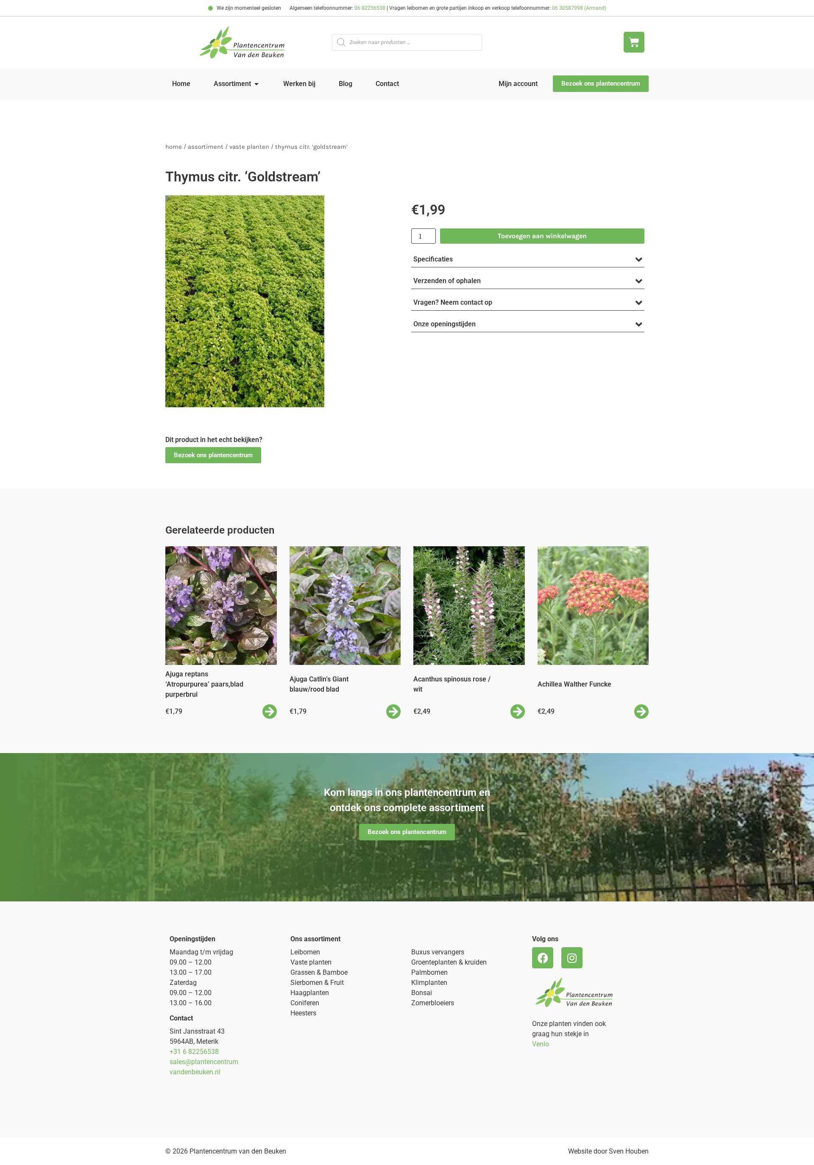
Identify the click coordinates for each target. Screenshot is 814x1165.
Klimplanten (429, 983)
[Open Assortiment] (256, 84)
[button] (213, 455)
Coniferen (304, 1003)
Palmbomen (429, 972)
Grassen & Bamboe (319, 972)
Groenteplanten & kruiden (449, 962)
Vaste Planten (249, 146)
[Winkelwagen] (634, 42)
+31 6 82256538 (194, 1052)
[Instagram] (572, 957)
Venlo (540, 1044)
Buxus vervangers (437, 952)
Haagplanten (309, 993)
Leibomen (305, 952)
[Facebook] (542, 957)
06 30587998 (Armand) (579, 8)
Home (173, 146)
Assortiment (205, 146)
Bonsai (421, 993)
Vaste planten (311, 962)
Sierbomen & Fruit (317, 983)
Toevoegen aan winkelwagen (542, 236)
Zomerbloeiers (432, 1003)
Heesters (303, 1013)
